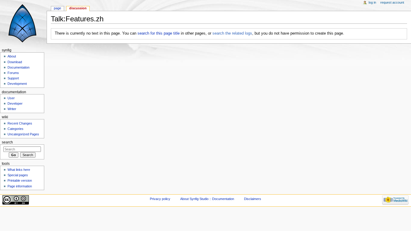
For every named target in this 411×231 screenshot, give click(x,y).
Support (13, 78)
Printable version (20, 180)
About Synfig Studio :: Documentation (207, 199)
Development (17, 83)
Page (57, 8)
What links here (19, 169)
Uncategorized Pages (23, 134)
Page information (20, 186)
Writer (12, 109)
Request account (392, 2)
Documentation (18, 67)
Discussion (78, 8)
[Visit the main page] (23, 23)
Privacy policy (160, 199)
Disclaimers (252, 199)
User (11, 98)
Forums (13, 73)
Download (15, 62)
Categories (15, 129)
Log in (372, 2)
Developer (15, 103)
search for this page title (159, 33)
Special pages (18, 175)
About (12, 56)
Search (7, 142)
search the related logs (232, 33)
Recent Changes (20, 123)
